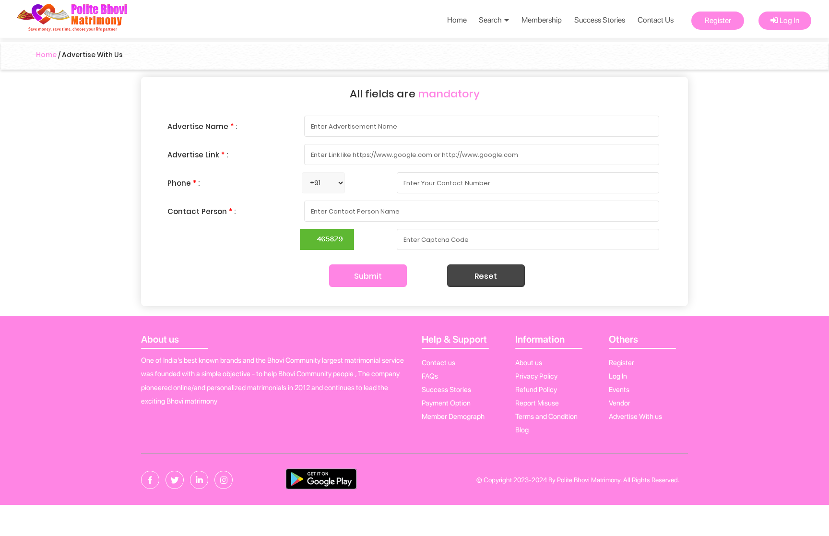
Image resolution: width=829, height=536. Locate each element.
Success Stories (599, 19)
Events (619, 389)
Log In (788, 20)
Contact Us (656, 19)
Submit (368, 276)
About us (528, 362)
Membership (541, 19)
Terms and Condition (546, 416)
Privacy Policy (536, 376)
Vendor (619, 403)
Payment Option (446, 403)
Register (718, 20)
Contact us (438, 362)
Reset (485, 276)
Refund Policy (536, 389)
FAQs (430, 376)
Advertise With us (635, 416)
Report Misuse (537, 403)
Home (457, 19)
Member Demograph (453, 416)
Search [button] (491, 19)
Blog (522, 430)
